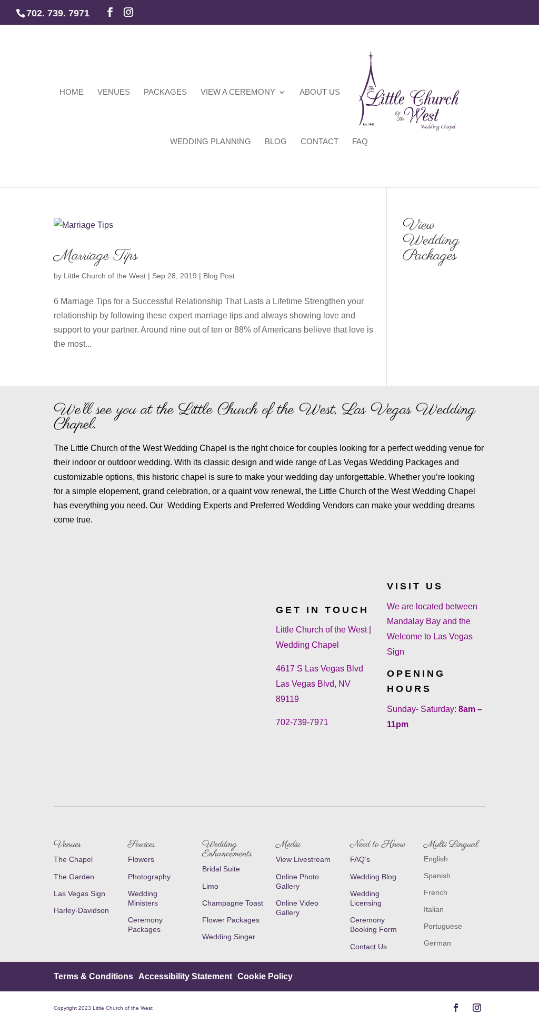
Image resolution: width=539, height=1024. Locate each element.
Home (71, 92)
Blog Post (219, 276)
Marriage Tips (96, 255)
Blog (276, 142)
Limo (210, 886)
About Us (320, 92)
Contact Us (368, 946)
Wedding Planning (210, 142)
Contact (319, 142)
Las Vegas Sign (79, 893)
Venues (113, 92)
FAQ (360, 142)
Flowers (141, 859)
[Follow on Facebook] (455, 1007)
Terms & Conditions (93, 976)
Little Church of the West (105, 276)
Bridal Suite (221, 869)
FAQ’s (360, 859)
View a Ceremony (238, 92)
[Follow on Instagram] (476, 1007)
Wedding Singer (229, 936)
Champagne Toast (232, 903)
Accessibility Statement (185, 976)
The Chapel (73, 859)
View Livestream (303, 859)
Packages (165, 92)
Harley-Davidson (81, 910)
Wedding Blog (373, 876)
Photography (149, 876)
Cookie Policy (265, 976)
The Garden (74, 876)
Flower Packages (230, 920)
